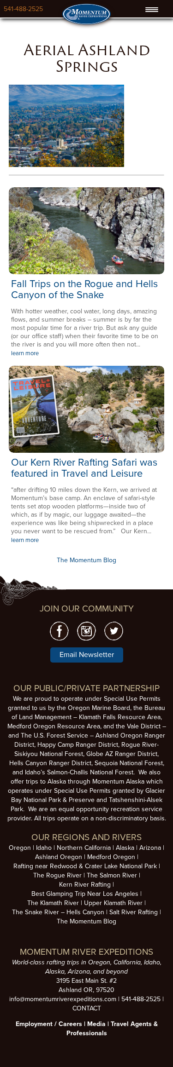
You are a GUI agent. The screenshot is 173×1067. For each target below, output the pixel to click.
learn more (25, 353)
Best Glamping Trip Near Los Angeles (84, 894)
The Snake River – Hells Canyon (58, 912)
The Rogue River (57, 875)
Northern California (84, 848)
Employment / (37, 1024)
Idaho (44, 848)
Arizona (150, 848)
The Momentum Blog (86, 560)
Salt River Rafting (133, 912)
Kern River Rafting (85, 884)
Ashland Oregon (58, 857)
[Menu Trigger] (151, 9)
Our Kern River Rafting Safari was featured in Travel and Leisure (84, 467)
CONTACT (86, 1008)
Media (96, 1024)
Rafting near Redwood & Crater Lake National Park (85, 866)
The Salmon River (112, 875)
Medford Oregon (111, 857)
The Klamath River (53, 903)
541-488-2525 (23, 9)
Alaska (125, 848)
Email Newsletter (87, 654)
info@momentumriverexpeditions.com (62, 999)
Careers (70, 1024)
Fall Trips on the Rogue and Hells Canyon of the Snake (84, 289)
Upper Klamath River (113, 903)
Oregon (20, 848)
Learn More (86, 230)
